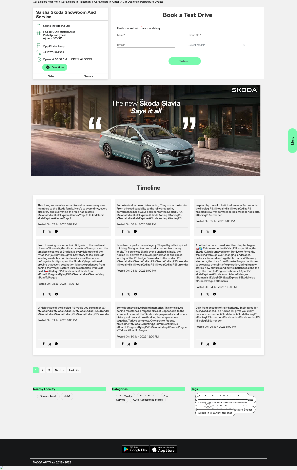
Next (58, 370)
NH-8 (67, 396)
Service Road (48, 396)
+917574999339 (53, 52)
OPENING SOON (81, 59)
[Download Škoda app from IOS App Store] (163, 449)
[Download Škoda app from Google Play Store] (135, 449)
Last (71, 370)
